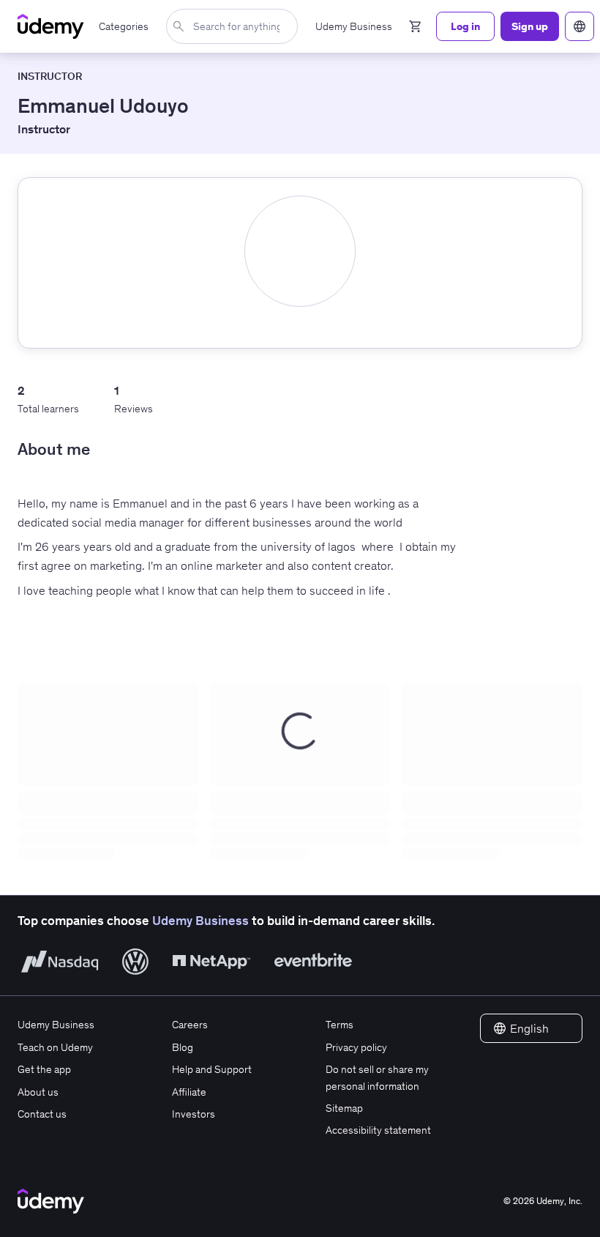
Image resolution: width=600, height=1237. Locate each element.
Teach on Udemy (55, 1047)
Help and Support (212, 1069)
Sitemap (344, 1108)
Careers (190, 1024)
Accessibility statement (378, 1130)
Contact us (42, 1114)
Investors (193, 1114)
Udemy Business (200, 921)
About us (38, 1092)
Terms (339, 1024)
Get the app (44, 1069)
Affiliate (189, 1092)
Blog (182, 1047)
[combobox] (235, 26)
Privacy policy (356, 1047)
